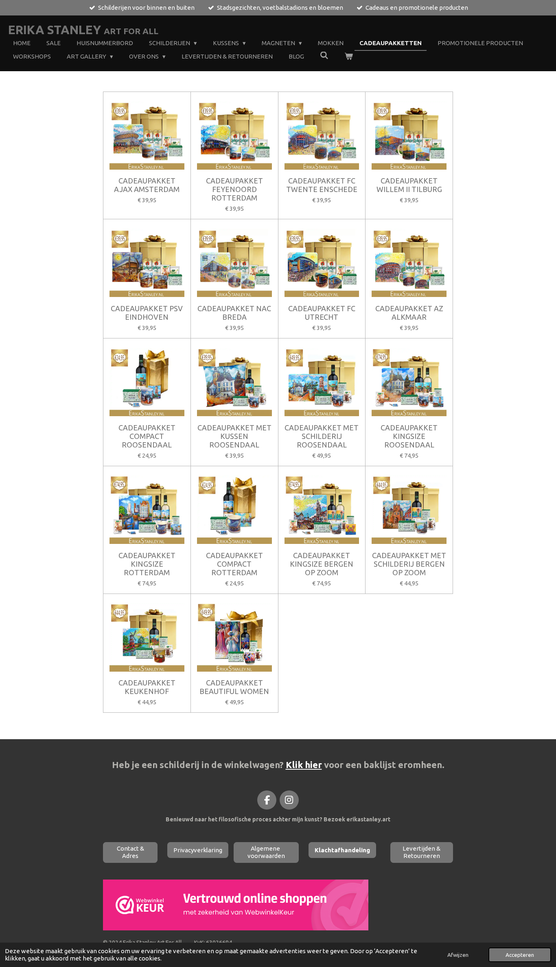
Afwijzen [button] (457, 955)
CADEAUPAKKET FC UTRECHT (321, 312)
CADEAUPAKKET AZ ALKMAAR (409, 312)
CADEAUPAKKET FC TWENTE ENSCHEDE (321, 185)
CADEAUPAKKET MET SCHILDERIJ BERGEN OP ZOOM (409, 563)
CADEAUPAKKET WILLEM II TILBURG (409, 185)
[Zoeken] (324, 55)
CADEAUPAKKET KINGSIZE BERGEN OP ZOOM (321, 563)
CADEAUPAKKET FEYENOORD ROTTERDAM (234, 189)
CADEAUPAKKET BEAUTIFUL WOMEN (234, 687)
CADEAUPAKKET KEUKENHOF (146, 687)
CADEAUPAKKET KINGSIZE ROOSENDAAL (409, 436)
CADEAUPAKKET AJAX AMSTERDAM (146, 185)
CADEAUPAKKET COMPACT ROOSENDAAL (146, 436)
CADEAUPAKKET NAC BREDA (234, 312)
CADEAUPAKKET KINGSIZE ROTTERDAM (146, 563)
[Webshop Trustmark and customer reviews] (235, 928)
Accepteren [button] (520, 955)
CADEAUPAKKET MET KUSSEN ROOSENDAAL (234, 436)
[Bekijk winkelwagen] (348, 56)
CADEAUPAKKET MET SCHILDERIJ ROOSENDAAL (322, 436)
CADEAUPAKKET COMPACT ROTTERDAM (234, 563)
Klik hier (304, 765)
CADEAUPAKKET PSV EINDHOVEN (147, 312)
